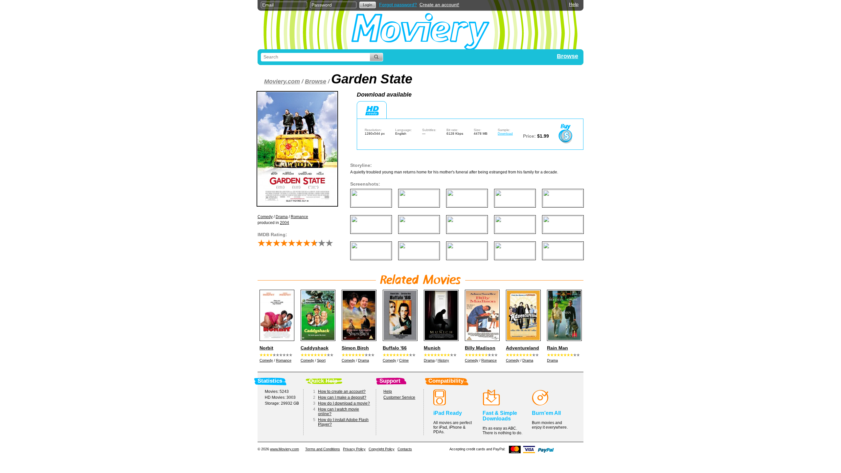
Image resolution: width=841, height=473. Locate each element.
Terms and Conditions (322, 449)
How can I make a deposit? (342, 397)
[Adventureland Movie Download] (522, 315)
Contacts (405, 449)
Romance (299, 216)
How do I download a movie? (344, 403)
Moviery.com (282, 81)
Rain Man (557, 347)
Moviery (420, 30)
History (443, 360)
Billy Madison (480, 347)
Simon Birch (355, 347)
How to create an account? (342, 391)
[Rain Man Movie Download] (563, 315)
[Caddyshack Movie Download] (317, 315)
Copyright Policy (382, 449)
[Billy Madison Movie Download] (481, 315)
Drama (282, 216)
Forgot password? (398, 4)
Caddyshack (315, 347)
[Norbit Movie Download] (276, 315)
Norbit (266, 347)
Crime (404, 360)
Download (505, 133)
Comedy (265, 216)
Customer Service (399, 397)
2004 (284, 222)
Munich (432, 347)
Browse (567, 56)
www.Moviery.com (284, 449)
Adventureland (522, 347)
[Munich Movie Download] (440, 315)
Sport (321, 360)
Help (574, 4)
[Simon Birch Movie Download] (358, 315)
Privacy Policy (354, 449)
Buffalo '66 (395, 347)
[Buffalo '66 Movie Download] (399, 315)
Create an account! (439, 4)
